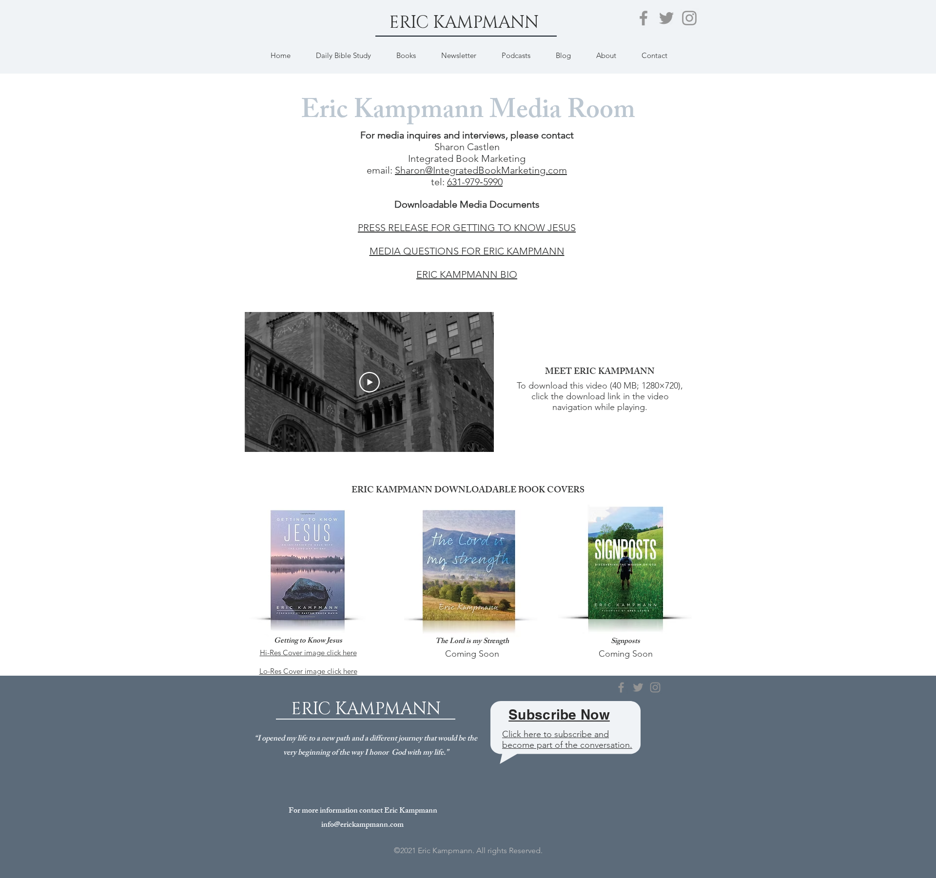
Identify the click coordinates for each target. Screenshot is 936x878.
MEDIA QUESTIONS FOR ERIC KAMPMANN (467, 251)
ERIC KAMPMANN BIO (466, 274)
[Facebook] (643, 18)
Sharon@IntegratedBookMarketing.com (481, 170)
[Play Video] (369, 382)
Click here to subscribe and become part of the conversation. (567, 739)
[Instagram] (689, 18)
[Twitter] (666, 18)
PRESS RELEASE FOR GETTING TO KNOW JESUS (467, 228)
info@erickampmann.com (362, 826)
